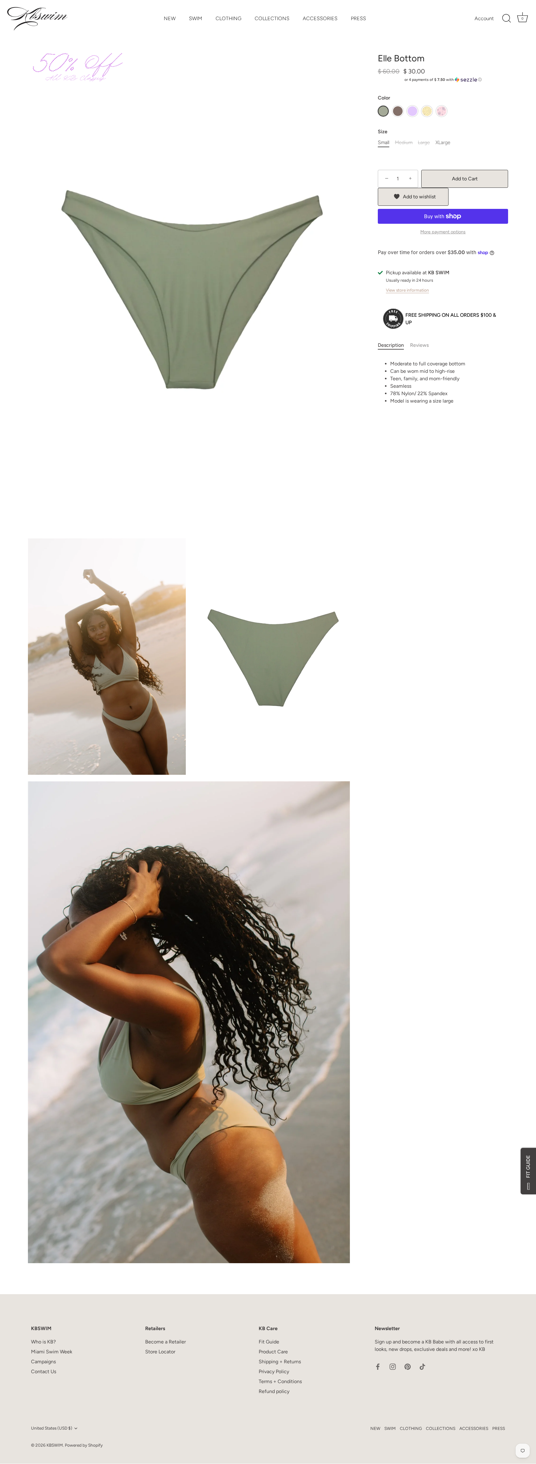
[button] (443, 79)
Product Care (273, 1352)
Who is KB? (43, 1342)
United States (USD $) (51, 1428)
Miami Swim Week (51, 1352)
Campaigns (43, 1362)
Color (384, 98)
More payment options (443, 232)
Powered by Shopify (84, 1445)
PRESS (358, 18)
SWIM (195, 18)
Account (484, 18)
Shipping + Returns (280, 1362)
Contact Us (43, 1372)
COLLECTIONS (272, 18)
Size (382, 131)
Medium (404, 142)
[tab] (394, 345)
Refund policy (274, 1392)
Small (383, 142)
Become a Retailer (165, 1342)
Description (391, 345)
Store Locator (160, 1352)
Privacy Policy (274, 1372)
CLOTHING (228, 18)
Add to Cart (465, 179)
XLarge (443, 142)
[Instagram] (393, 1366)
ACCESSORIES (320, 18)
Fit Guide (269, 1342)
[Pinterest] (407, 1366)
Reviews (419, 345)
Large (424, 142)
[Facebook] (378, 1366)
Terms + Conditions (280, 1382)
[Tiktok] (422, 1366)
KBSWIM (55, 1445)
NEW (170, 18)
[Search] (506, 18)
